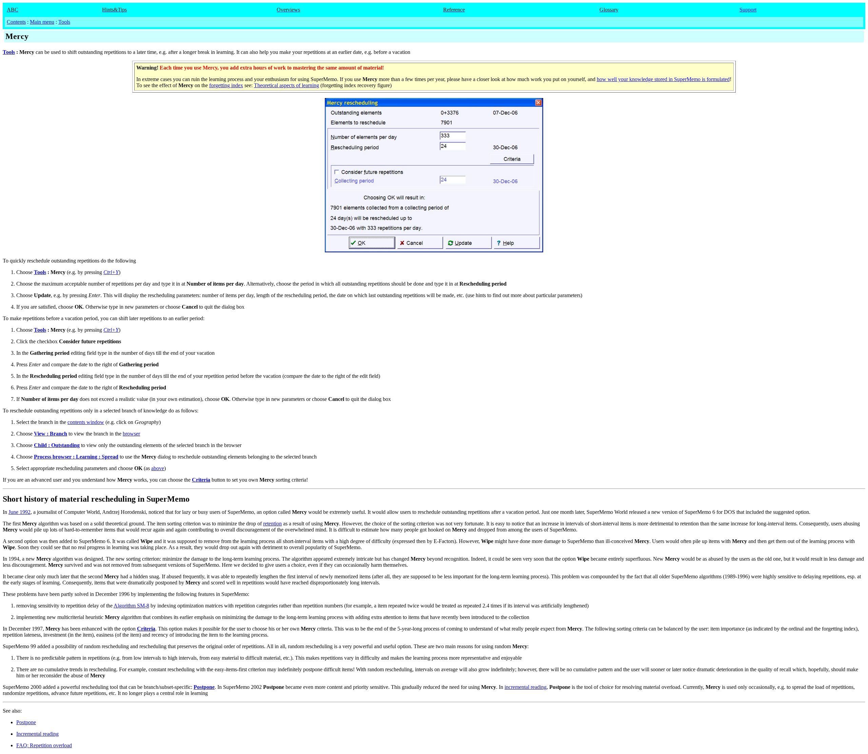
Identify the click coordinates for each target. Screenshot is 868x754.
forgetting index (226, 85)
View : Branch (50, 434)
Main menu (42, 22)
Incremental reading (37, 734)
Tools (64, 22)
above (157, 468)
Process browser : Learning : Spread (76, 457)
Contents (16, 22)
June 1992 (19, 512)
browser (131, 434)
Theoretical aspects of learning (286, 85)
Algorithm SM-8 (131, 605)
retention (272, 523)
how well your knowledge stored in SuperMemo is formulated (663, 79)
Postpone (204, 687)
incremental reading (526, 687)
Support (747, 10)
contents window (85, 422)
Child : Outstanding (57, 445)
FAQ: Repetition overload (44, 745)
